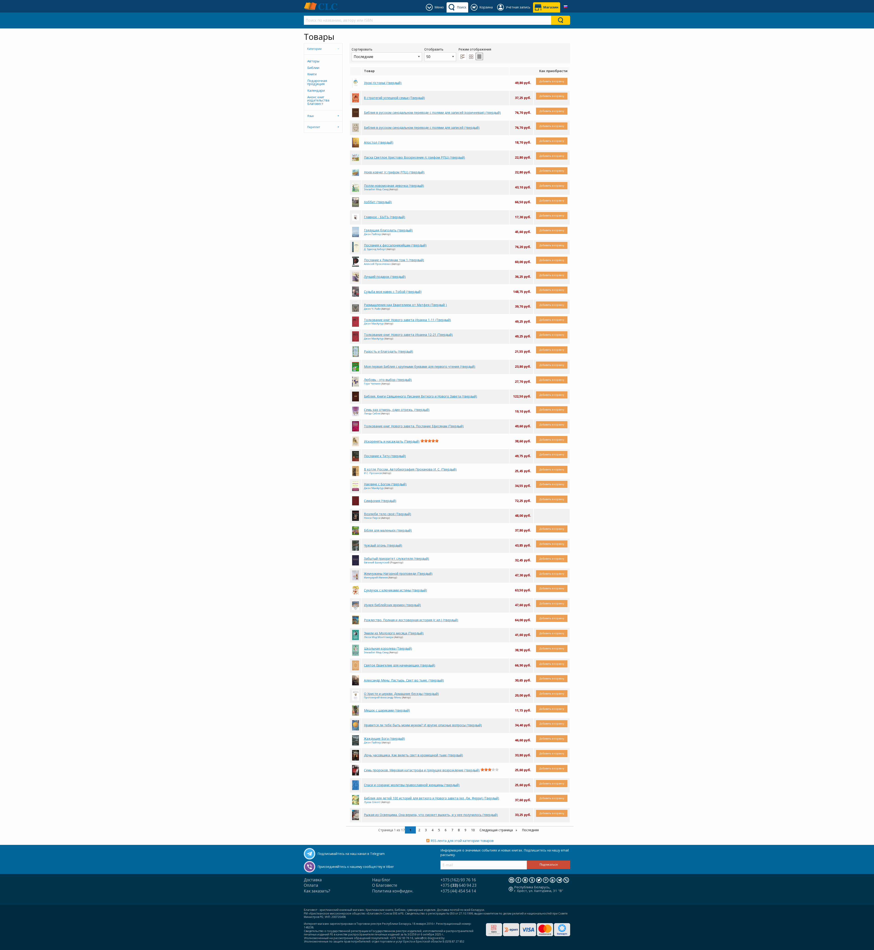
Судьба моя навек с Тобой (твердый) (393, 291)
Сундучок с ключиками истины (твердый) (395, 590)
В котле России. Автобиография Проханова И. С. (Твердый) (410, 469)
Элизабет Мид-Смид (376, 189)
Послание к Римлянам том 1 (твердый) (394, 260)
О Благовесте (384, 885)
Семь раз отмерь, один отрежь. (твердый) (396, 410)
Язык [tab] (310, 116)
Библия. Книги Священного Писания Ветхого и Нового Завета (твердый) (420, 396)
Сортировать (362, 49)
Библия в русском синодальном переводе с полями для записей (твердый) (422, 127)
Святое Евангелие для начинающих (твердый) (399, 665)
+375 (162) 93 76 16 (458, 879)
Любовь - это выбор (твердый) (388, 379)
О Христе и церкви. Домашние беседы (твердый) (401, 694)
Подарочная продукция (317, 82)
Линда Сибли (372, 413)
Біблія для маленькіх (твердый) (388, 530)
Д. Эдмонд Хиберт (375, 249)
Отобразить (433, 49)
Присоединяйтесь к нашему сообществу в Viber (356, 866)
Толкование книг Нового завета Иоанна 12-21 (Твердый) (408, 334)
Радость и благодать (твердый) (388, 351)
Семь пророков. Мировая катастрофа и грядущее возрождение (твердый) (422, 770)
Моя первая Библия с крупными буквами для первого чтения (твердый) (419, 366)
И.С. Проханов (373, 473)
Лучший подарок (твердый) (385, 276)
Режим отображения (474, 49)
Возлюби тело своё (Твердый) (387, 514)
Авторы (313, 61)
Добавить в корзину (551, 81)
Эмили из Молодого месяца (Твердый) (394, 633)
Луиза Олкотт (372, 802)
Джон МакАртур (374, 323)
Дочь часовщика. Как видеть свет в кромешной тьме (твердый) (413, 755)
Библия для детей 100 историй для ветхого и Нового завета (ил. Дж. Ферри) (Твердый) (431, 798)
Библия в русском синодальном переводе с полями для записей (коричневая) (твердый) (432, 112)
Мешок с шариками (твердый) (387, 710)
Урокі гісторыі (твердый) (382, 83)
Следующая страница (497, 830)
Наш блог (381, 879)
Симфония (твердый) (380, 501)
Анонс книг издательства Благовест (318, 100)
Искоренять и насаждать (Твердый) (391, 441)
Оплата (311, 885)
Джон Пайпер (372, 234)
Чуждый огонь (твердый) (383, 545)
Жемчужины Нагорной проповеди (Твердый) (398, 573)
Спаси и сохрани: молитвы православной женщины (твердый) (412, 785)
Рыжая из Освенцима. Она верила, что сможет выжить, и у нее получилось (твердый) (431, 815)
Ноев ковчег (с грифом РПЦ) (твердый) (394, 172)
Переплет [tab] (313, 127)
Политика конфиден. (392, 891)
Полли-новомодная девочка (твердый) (394, 185)
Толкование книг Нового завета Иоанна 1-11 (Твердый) (407, 320)
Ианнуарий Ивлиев (376, 577)
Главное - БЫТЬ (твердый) (384, 217)
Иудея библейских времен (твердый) (392, 605)
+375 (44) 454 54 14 (458, 891)
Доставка (313, 879)
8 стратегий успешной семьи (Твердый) (394, 98)
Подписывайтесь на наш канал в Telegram (351, 853)
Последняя (530, 830)
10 (473, 830)
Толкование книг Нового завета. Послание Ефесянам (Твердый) (414, 426)
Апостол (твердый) (378, 142)
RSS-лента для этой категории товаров (462, 841)
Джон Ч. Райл (372, 308)
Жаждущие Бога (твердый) (384, 738)
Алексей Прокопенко (377, 264)
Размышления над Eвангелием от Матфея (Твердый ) (405, 305)
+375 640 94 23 (458, 885)
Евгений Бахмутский (376, 562)
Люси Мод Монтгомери (379, 637)
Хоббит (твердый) (378, 202)
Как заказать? (317, 891)
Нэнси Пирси (372, 517)
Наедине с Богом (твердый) (385, 484)
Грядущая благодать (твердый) (388, 230)
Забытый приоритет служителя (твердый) (396, 558)
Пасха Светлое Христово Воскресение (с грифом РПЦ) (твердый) (414, 157)
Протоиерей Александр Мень (382, 697)
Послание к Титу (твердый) (385, 456)
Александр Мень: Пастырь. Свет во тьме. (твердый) (404, 680)
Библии (313, 68)
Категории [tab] (314, 49)
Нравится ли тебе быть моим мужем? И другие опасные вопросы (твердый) (423, 725)
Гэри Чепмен (372, 383)
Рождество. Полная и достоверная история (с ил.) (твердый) (411, 620)
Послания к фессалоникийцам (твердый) (395, 245)
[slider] (429, 441)
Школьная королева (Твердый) (388, 648)
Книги (312, 74)
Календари (316, 90)
